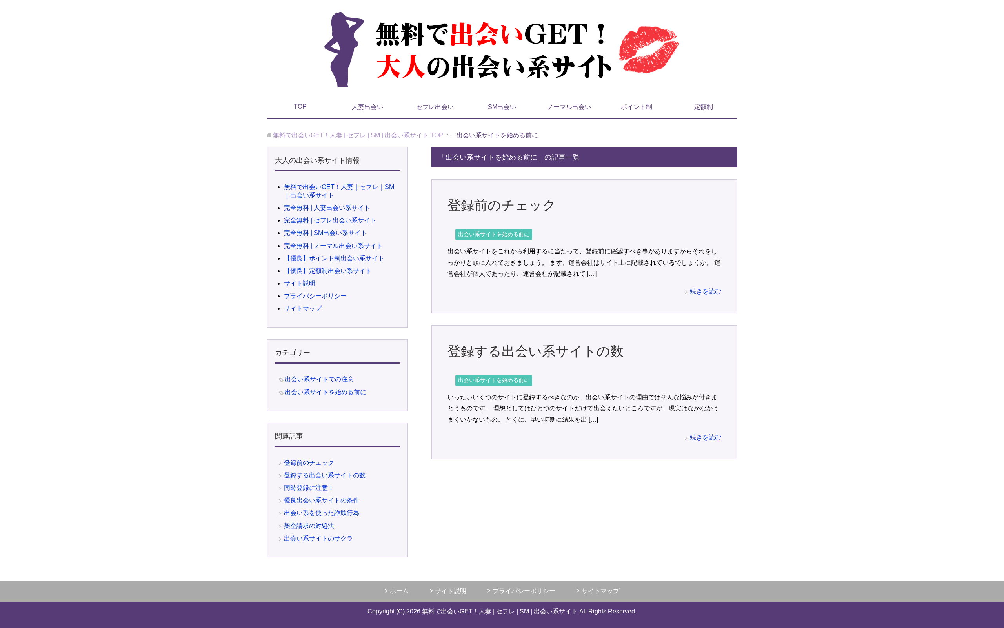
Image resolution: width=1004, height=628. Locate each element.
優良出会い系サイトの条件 (321, 500)
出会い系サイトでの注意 (319, 379)
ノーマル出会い (569, 107)
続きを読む (705, 291)
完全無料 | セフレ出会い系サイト (330, 220)
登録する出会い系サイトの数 (535, 351)
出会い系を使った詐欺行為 (321, 513)
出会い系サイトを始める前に (493, 234)
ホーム (399, 591)
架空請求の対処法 (309, 525)
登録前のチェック (501, 205)
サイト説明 (299, 283)
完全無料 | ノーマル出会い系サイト (333, 245)
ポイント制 (636, 107)
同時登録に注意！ (309, 487)
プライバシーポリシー (315, 296)
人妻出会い (367, 107)
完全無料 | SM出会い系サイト (325, 232)
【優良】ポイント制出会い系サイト (334, 258)
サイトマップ (303, 308)
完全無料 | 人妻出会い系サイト (327, 207)
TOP (300, 106)
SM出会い (502, 107)
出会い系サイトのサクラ (318, 538)
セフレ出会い (435, 107)
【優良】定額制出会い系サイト (328, 271)
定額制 (703, 107)
